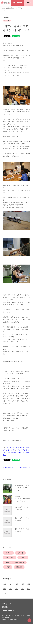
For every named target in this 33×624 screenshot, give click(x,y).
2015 (4, 593)
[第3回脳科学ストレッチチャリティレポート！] (8, 488)
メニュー (29, 2)
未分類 (8, 567)
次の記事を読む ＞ (25, 467)
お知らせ (20, 553)
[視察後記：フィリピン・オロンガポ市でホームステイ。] (8, 499)
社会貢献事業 (12, 452)
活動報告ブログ (10, 8)
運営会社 (5, 607)
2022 (22, 584)
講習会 (19, 452)
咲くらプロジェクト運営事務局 (15, 562)
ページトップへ (29, 620)
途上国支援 (26, 452)
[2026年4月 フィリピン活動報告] (8, 532)
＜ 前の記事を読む (8, 467)
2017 (22, 589)
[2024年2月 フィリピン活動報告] (8, 521)
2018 (16, 589)
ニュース (22, 557)
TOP (3, 8)
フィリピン (11, 450)
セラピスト (21, 447)
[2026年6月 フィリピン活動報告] (8, 510)
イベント (6, 20)
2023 (16, 584)
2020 (4, 589)
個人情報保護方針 (7, 610)
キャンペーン (9, 557)
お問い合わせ (6, 604)
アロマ (8, 447)
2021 (28, 584)
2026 (4, 584)
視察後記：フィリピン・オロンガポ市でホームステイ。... (22, 498)
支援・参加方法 (17, 3)
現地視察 (19, 567)
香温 (4, 455)
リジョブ (19, 450)
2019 (10, 589)
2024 (10, 584)
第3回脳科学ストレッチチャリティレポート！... (22, 488)
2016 (28, 589)
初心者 (25, 450)
